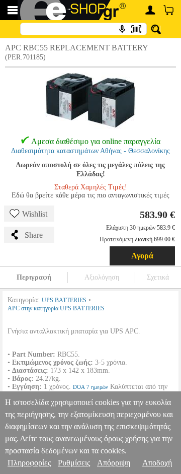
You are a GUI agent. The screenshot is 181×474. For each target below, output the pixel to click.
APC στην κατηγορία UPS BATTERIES (56, 308)
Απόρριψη (113, 462)
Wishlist (34, 214)
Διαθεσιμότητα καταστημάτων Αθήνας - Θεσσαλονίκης (90, 151)
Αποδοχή (157, 462)
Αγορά (142, 255)
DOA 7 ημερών (90, 387)
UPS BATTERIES (64, 300)
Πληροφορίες (29, 462)
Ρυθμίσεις (74, 462)
